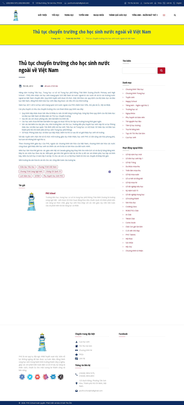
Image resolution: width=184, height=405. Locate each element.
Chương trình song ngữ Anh (31, 171)
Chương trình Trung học (135, 93)
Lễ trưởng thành (132, 198)
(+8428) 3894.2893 (86, 376)
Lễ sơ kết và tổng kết (134, 178)
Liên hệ (169, 3)
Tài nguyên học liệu (133, 121)
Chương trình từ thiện (134, 250)
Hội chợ (129, 246)
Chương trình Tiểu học (135, 89)
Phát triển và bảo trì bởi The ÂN (59, 403)
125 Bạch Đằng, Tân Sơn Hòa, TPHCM (49, 3)
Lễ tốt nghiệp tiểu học (134, 186)
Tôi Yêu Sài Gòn (133, 3)
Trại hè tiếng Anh (132, 129)
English (179, 3)
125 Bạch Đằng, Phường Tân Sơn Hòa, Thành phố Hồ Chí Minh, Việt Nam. (92, 383)
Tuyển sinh (83, 15)
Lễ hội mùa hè (131, 182)
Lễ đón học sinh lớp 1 (134, 158)
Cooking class (131, 206)
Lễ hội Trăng (131, 162)
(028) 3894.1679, (12, 3)
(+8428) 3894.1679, (87, 373)
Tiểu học (55, 15)
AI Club (128, 214)
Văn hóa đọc (131, 202)
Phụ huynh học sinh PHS (53, 176)
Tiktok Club (130, 218)
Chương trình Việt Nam (47, 167)
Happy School (131, 101)
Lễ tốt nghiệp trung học (135, 194)
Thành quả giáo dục (118, 15)
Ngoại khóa (99, 15)
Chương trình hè (85, 350)
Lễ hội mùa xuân (132, 174)
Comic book (130, 222)
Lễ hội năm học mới (134, 154)
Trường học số (131, 109)
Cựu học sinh (148, 3)
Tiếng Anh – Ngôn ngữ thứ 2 (144, 15)
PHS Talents (131, 234)
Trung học (69, 15)
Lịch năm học (25, 176)
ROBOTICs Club (132, 210)
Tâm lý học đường (133, 125)
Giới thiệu (42, 15)
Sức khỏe (129, 242)
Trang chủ (55, 38)
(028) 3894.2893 (24, 3)
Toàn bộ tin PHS (73, 38)
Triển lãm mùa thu (133, 170)
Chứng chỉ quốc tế (53, 171)
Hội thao (129, 238)
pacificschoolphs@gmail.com (78, 3)
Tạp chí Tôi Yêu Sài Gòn (135, 133)
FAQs (160, 3)
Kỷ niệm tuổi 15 (132, 190)
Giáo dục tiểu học (27, 167)
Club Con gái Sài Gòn (134, 226)
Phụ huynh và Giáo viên (135, 117)
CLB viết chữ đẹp (133, 230)
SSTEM (37, 176)
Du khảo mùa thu (133, 166)
